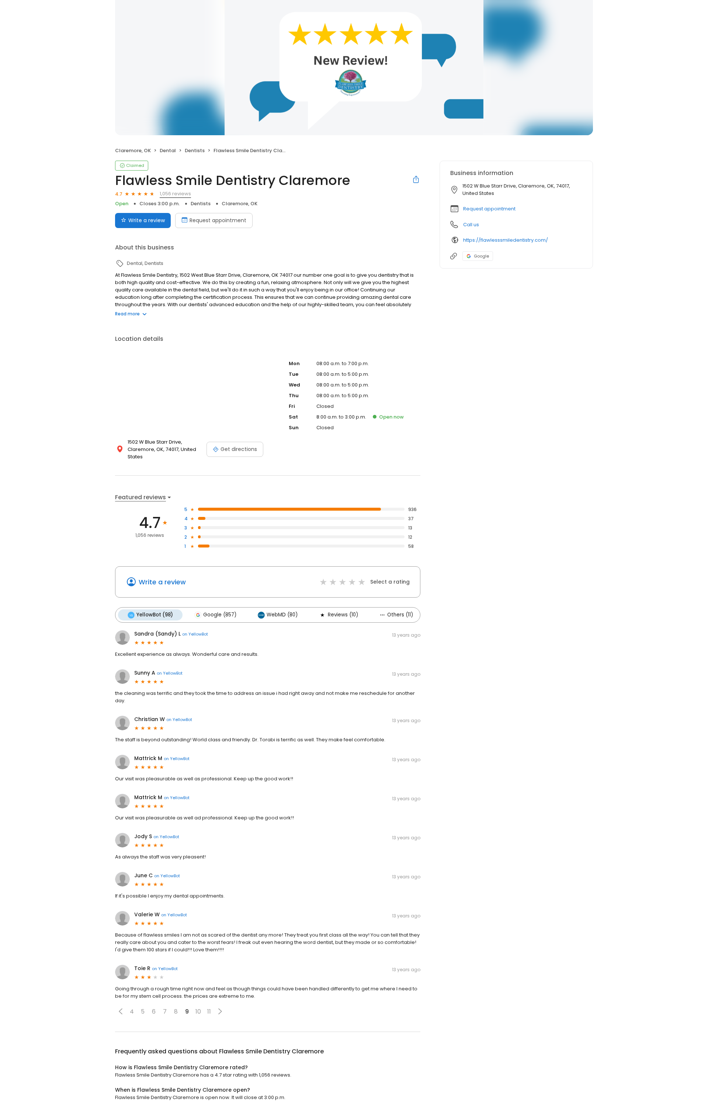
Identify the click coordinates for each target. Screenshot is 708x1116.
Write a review (146, 220)
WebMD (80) (282, 614)
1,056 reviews (175, 193)
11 (209, 1011)
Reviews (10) (343, 614)
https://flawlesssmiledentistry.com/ (505, 240)
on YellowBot (195, 634)
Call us (471, 224)
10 (198, 1011)
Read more (127, 314)
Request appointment (218, 220)
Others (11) (400, 614)
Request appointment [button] (489, 208)
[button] (120, 1011)
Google (481, 256)
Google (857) (219, 614)
